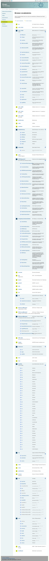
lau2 (19, 360)
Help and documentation (6, 11)
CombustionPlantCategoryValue (27, 163)
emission (23, 528)
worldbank (20, 550)
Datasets (4, 13)
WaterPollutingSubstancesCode (27, 333)
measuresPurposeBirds (26, 63)
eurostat (20, 272)
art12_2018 (20, 30)
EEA (7, 0)
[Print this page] (39, 0)
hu (22, 408)
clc (22, 349)
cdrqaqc (23, 37)
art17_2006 (20, 106)
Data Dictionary (11, 9)
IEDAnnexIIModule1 (22, 307)
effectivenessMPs (25, 43)
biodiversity (21, 120)
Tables (3, 15)
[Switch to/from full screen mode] (41, 0)
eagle (23, 351)
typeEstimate (24, 99)
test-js (23, 497)
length (23, 530)
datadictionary (21, 129)
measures (23, 54)
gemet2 (20, 283)
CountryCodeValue (25, 236)
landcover (20, 346)
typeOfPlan (24, 102)
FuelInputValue (24, 174)
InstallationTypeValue (25, 250)
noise (19, 467)
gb (22, 401)
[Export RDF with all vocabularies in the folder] (45, 32)
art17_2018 (20, 115)
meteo (23, 533)
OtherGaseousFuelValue (26, 193)
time (22, 538)
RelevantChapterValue (26, 266)
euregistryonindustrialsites (24, 218)
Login (37, 0)
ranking (23, 80)
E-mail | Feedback (5, 557)
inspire (19, 342)
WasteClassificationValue (26, 211)
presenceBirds (24, 74)
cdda (19, 123)
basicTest (23, 481)
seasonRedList (24, 91)
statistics (23, 535)
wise (19, 546)
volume (23, 542)
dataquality (20, 147)
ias (19, 292)
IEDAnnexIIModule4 (22, 316)
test (19, 478)
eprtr (19, 154)
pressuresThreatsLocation (26, 77)
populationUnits (24, 71)
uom (19, 518)
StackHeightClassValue (26, 205)
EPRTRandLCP (21, 159)
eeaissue (23, 139)
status (23, 143)
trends (23, 97)
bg (22, 377)
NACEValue (24, 252)
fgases (19, 279)
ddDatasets (24, 134)
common (20, 126)
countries (23, 40)
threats (23, 94)
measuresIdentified (25, 57)
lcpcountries (24, 455)
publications (21, 471)
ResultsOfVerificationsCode (27, 326)
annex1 (23, 298)
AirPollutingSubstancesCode (27, 320)
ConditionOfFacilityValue (26, 233)
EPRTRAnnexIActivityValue (27, 241)
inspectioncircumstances (26, 300)
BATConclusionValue (25, 231)
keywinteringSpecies (25, 52)
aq (18, 24)
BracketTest (24, 483)
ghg (19, 286)
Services (3, 23)
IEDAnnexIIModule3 (22, 312)
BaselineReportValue (25, 226)
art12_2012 (20, 27)
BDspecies (23, 34)
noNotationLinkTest (25, 495)
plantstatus (24, 457)
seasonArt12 (24, 88)
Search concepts (29, 20)
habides (20, 289)
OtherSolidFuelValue (25, 198)
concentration (24, 526)
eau (22, 488)
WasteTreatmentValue (25, 214)
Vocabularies (4, 21)
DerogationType (24, 323)
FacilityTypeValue (25, 244)
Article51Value (24, 221)
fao (19, 275)
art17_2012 (20, 111)
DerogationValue (25, 239)
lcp (19, 452)
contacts (23, 132)
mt (22, 426)
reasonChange (24, 83)
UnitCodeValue (24, 208)
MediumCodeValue (25, 181)
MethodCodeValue (25, 187)
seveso (20, 474)
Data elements (5, 17)
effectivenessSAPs (25, 47)
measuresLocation (25, 60)
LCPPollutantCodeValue (26, 176)
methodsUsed (24, 69)
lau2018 (20, 364)
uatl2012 (23, 354)
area (22, 523)
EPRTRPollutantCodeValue (26, 170)
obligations (24, 141)
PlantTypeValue (24, 259)
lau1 (19, 357)
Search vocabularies (19, 20)
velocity (23, 540)
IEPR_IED (20, 337)
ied (19, 295)
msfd (19, 464)
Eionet (7, 9)
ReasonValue (24, 201)
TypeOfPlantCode (25, 328)
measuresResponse (25, 66)
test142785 (23, 500)
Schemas (4, 19)
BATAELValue (24, 228)
